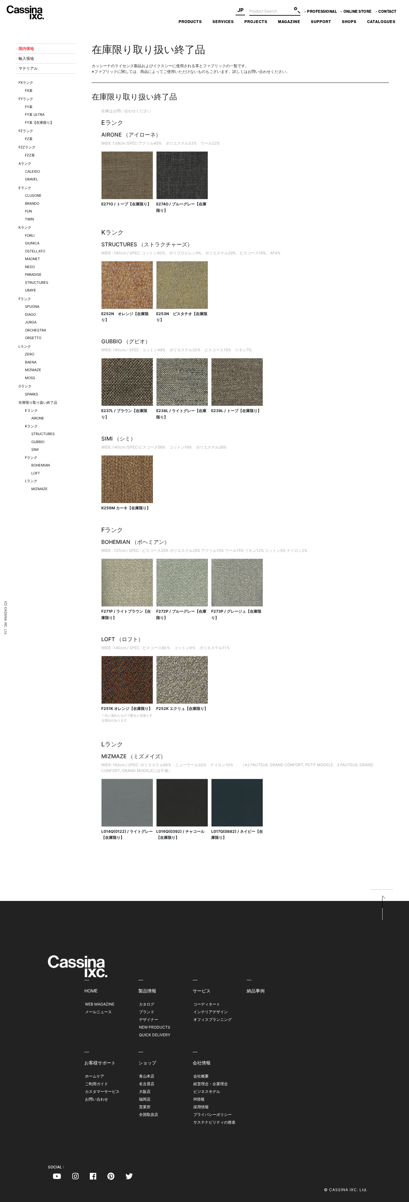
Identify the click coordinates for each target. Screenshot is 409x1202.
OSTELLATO (35, 251)
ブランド (146, 1011)
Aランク (25, 163)
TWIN (29, 219)
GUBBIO (37, 442)
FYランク (26, 99)
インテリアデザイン (210, 1011)
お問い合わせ (96, 1099)
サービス (202, 990)
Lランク (25, 346)
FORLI (30, 235)
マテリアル (28, 68)
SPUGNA (32, 306)
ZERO (29, 354)
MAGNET (32, 259)
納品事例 (256, 990)
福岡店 (144, 1099)
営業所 (144, 1106)
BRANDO (32, 203)
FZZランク (27, 147)
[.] (57, 1177)
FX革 (29, 90)
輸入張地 (26, 58)
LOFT (35, 473)
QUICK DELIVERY (154, 1034)
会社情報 (202, 1062)
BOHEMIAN (40, 465)
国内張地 (26, 48)
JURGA (30, 322)
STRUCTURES (36, 282)
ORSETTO (33, 338)
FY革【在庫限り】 (39, 122)
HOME (90, 990)
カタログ (146, 1004)
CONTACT (387, 11)
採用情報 (201, 1106)
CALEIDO (32, 171)
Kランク (25, 227)
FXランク (26, 82)
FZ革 (29, 139)
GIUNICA (32, 243)
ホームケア (94, 1076)
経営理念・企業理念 (210, 1083)
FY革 (29, 107)
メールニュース (98, 1011)
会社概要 (201, 1076)
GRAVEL (31, 179)
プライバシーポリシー (212, 1114)
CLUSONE (33, 195)
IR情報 (198, 1099)
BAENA (30, 362)
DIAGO (30, 314)
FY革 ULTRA (34, 114)
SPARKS (31, 394)
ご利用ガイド (96, 1083)
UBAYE (30, 290)
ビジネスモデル (206, 1091)
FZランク (26, 131)
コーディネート (206, 1004)
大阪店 (144, 1091)
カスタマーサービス (102, 1091)
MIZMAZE (33, 370)
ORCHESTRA (35, 330)
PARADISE (33, 274)
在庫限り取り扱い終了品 (38, 402)
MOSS (30, 378)
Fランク (25, 299)
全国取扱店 (148, 1114)
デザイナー (148, 1019)
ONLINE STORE (357, 11)
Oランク (25, 386)
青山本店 (146, 1076)
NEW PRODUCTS (154, 1027)
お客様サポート (100, 1062)
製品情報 (147, 990)
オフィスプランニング (212, 1019)
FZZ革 (30, 155)
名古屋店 (146, 1083)
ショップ (147, 1062)
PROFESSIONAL (322, 11)
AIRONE (37, 418)
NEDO (30, 267)
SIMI (35, 449)
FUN (28, 211)
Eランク (25, 188)
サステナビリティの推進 (214, 1122)
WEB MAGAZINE (99, 1004)
